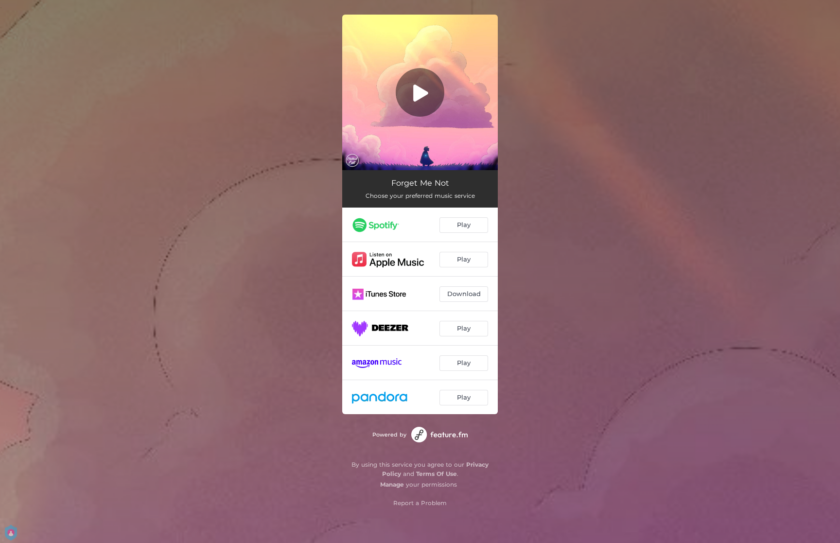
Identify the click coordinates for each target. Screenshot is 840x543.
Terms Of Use (436, 473)
